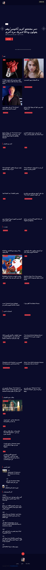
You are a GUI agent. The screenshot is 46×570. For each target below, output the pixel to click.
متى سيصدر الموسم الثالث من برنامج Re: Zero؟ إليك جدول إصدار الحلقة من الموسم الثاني (12, 507)
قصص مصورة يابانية (28, 112)
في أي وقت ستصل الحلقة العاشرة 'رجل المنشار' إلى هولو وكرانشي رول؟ (33, 133)
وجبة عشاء (5, 230)
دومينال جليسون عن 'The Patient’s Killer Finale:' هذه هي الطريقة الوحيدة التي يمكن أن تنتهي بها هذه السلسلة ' (12, 389)
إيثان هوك (26, 283)
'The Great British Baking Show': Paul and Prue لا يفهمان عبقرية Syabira (33, 336)
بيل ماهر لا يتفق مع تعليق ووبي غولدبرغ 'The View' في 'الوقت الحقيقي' (34, 194)
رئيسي (17, 563)
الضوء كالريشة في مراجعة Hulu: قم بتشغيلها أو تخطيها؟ (33, 219)
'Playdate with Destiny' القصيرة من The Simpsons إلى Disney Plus (12, 363)
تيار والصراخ (6, 401)
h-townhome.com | (14, 566)
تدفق (22, 563)
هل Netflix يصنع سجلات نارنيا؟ (10, 546)
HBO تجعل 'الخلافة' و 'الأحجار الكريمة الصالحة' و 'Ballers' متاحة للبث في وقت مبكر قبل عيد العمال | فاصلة (11, 336)
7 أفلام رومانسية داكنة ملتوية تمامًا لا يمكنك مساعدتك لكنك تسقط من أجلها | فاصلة (12, 81)
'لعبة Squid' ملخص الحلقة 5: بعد (10, 193)
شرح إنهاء (26, 59)
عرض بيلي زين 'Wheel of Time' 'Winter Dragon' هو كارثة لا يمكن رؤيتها (33, 389)
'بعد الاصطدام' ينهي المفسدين (31, 80)
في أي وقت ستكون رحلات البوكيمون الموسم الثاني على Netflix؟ (33, 251)
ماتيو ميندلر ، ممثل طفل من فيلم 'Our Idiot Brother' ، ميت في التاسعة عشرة (12, 432)
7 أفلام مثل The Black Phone (31, 303)
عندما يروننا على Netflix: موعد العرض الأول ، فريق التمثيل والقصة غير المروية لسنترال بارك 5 (12, 539)
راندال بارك (28, 563)
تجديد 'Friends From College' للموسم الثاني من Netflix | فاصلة (10, 304)
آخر (4, 59)
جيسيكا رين (5, 112)
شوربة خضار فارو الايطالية (11, 487)
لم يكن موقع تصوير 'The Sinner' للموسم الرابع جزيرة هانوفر (10, 108)
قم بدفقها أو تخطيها (28, 87)
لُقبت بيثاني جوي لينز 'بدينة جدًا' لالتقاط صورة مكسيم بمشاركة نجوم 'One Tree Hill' (12, 498)
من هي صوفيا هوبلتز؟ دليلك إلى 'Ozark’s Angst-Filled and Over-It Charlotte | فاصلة (11, 524)
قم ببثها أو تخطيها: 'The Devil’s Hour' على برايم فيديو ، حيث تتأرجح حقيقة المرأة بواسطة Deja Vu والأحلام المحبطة (12, 135)
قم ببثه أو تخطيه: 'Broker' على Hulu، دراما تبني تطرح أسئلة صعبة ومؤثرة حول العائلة (11, 515)
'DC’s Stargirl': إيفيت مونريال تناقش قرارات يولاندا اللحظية (11, 168)
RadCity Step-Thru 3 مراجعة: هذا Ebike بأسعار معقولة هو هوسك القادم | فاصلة (33, 278)
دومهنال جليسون (6, 367)
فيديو (26, 173)
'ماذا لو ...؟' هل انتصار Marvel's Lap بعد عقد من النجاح (12, 420)
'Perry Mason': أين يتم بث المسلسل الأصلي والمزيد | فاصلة (33, 168)
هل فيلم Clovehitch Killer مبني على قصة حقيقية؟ (13, 481)
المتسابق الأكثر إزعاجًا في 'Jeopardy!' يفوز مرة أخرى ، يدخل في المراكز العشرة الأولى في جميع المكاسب (11, 457)
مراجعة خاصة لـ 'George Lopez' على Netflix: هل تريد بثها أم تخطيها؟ (12, 445)
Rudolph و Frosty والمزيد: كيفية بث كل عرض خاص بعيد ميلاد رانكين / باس (11, 277)
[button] (41, 2)
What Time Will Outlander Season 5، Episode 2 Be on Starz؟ (33, 363)
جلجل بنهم (5, 256)
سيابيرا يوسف (27, 314)
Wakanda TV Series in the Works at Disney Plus (14, 473)
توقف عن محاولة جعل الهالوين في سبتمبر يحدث (11, 408)
